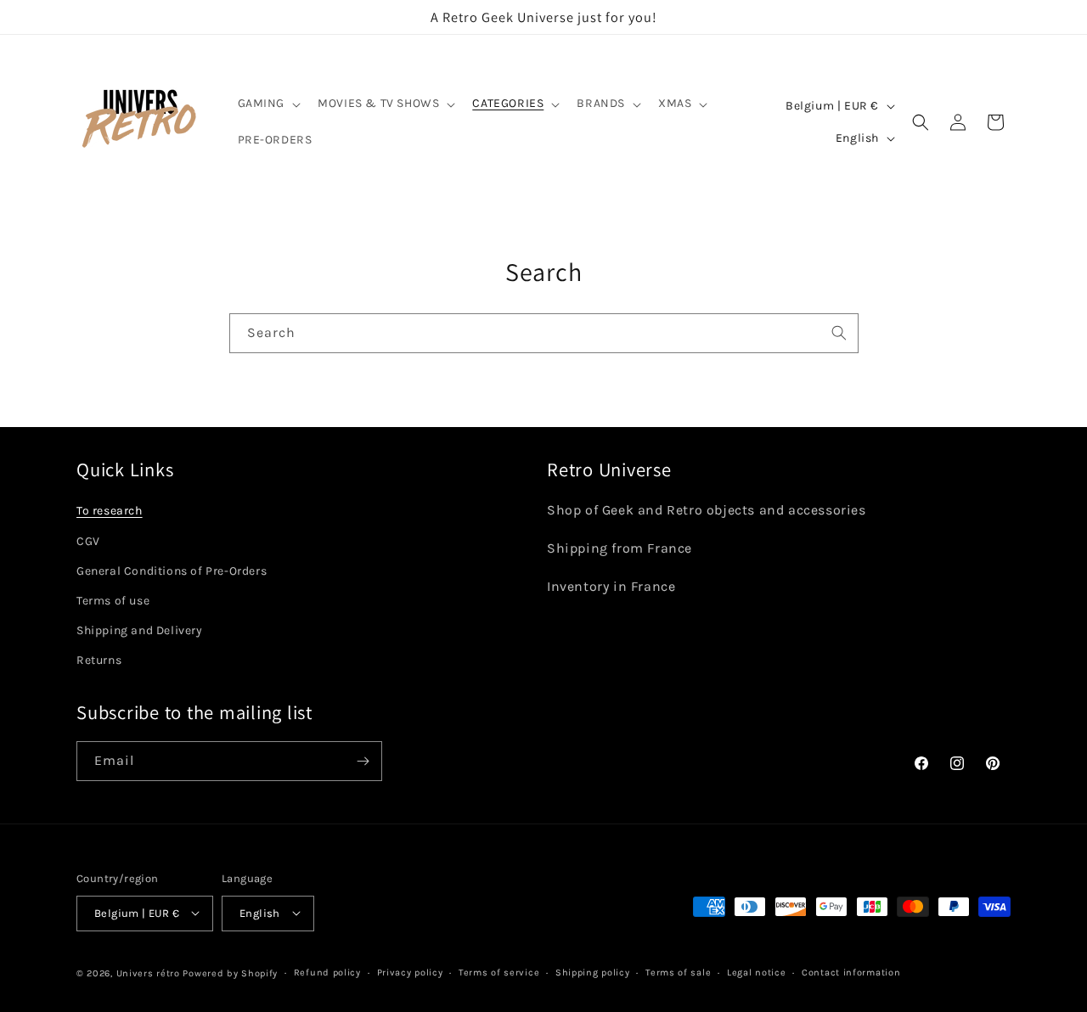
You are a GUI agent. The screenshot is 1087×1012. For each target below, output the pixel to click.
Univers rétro (149, 972)
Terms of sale (678, 971)
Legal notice (756, 971)
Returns (98, 660)
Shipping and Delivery (139, 630)
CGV (88, 540)
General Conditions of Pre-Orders (171, 570)
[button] (268, 103)
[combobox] (544, 333)
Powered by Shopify (230, 972)
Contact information (851, 971)
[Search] (839, 332)
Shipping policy (592, 971)
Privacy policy (410, 971)
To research (109, 510)
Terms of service (499, 971)
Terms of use (112, 600)
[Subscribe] (362, 761)
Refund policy (327, 971)
